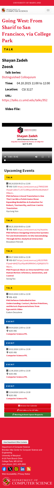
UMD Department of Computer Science (22, 10)
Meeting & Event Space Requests (28, 414)
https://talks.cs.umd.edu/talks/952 (24, 100)
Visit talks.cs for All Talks (28, 410)
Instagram (16, 469)
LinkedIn (22, 469)
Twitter (10, 469)
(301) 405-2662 (19, 464)
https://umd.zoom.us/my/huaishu (32, 229)
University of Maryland (27, 3)
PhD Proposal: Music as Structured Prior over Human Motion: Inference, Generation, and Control (27, 272)
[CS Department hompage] (27, 480)
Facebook (4, 469)
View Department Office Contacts (15, 442)
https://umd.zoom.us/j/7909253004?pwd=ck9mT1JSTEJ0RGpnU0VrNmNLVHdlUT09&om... (27, 189)
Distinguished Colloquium (19, 77)
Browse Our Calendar (28, 406)
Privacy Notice (24, 473)
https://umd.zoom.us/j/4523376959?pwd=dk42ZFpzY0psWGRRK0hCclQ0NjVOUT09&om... (27, 263)
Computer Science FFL (16, 334)
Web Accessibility (9, 473)
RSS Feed (29, 469)
